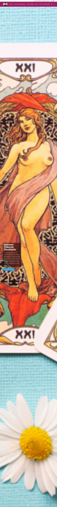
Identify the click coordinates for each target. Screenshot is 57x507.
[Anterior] (2, 257)
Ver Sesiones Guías (9, 269)
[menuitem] (6, 4)
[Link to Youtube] (53, 1)
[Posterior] (54, 257)
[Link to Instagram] (51, 1)
